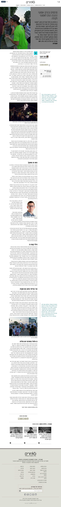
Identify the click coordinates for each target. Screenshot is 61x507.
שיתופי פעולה (32, 466)
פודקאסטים (33, 474)
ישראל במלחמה (43, 466)
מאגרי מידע (33, 478)
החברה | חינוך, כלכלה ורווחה (42, 477)
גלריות (34, 476)
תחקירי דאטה (32, 470)
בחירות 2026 (43, 468)
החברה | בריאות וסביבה (41, 480)
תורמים (22, 472)
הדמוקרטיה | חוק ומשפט (43, 474)
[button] (58, 2)
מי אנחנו (22, 466)
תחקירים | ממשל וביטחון (43, 471)
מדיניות (22, 468)
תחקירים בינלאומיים (42, 482)
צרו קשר (22, 474)
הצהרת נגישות (21, 470)
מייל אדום (22, 476)
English (22, 478)
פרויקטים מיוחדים (31, 472)
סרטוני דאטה (32, 468)
